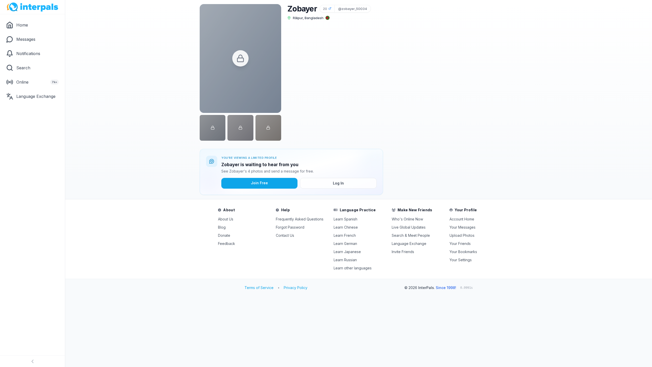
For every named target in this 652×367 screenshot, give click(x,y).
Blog (222, 227)
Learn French (345, 235)
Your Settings (461, 260)
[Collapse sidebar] (32, 361)
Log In (338, 183)
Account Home (462, 219)
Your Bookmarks (463, 252)
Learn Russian (345, 260)
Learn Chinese (346, 227)
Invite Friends (403, 252)
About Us (225, 219)
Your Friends (460, 243)
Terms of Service (259, 287)
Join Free (259, 183)
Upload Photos (462, 235)
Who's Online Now (407, 219)
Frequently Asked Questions (299, 219)
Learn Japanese (347, 252)
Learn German (345, 243)
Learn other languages (353, 268)
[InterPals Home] (32, 7)
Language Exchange (409, 243)
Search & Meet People (411, 235)
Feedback (226, 243)
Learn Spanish (345, 219)
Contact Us (285, 235)
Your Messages (463, 227)
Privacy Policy (295, 287)
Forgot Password (290, 227)
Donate (224, 235)
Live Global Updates (409, 227)
